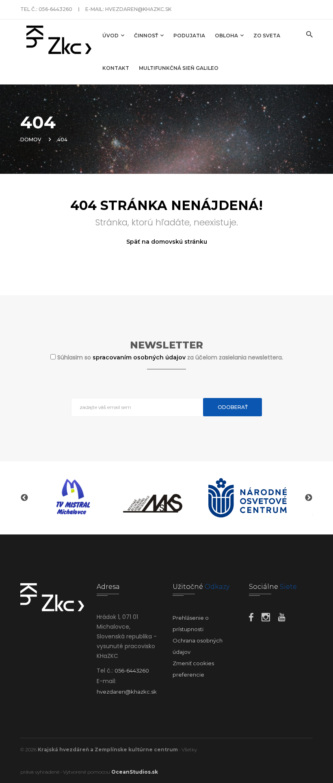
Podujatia (189, 35)
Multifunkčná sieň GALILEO (178, 68)
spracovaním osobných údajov (140, 357)
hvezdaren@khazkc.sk (138, 9)
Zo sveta (266, 35)
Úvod (111, 35)
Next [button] (309, 498)
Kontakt (115, 68)
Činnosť (146, 35)
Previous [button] (24, 498)
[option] (71, 498)
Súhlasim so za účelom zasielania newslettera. (170, 357)
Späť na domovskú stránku (166, 241)
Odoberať (233, 407)
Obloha (227, 35)
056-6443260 (55, 9)
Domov (30, 139)
